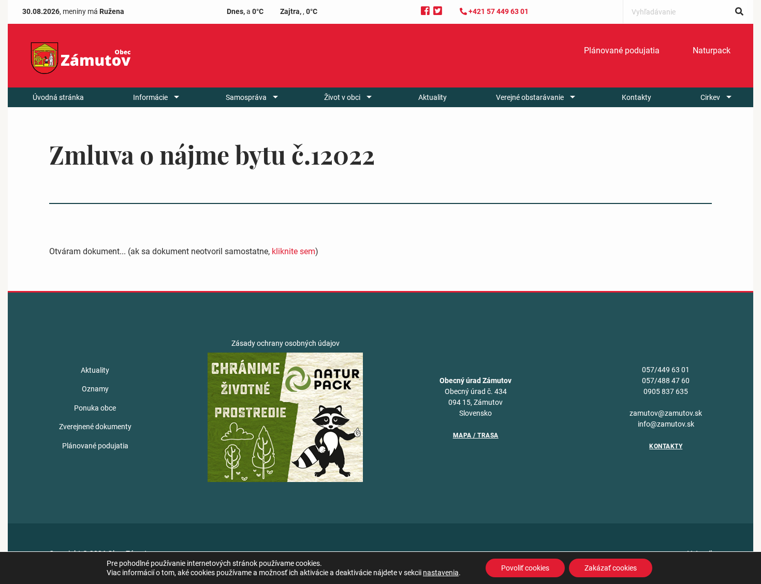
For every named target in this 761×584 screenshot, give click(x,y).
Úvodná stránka (58, 97)
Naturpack (711, 50)
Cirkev (710, 97)
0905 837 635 (665, 391)
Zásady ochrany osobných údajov (285, 343)
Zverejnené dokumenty (95, 426)
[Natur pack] (285, 417)
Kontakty (636, 97)
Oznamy (95, 389)
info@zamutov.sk (666, 424)
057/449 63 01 (666, 370)
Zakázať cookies (610, 568)
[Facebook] (425, 11)
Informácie (150, 97)
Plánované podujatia (622, 50)
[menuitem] (621, 50)
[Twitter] (437, 11)
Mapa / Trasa (476, 435)
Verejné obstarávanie (530, 97)
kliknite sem (293, 251)
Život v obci (342, 97)
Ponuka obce (95, 408)
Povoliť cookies (525, 568)
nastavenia (441, 572)
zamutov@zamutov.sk (666, 413)
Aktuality (432, 97)
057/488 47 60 (666, 380)
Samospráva (246, 97)
